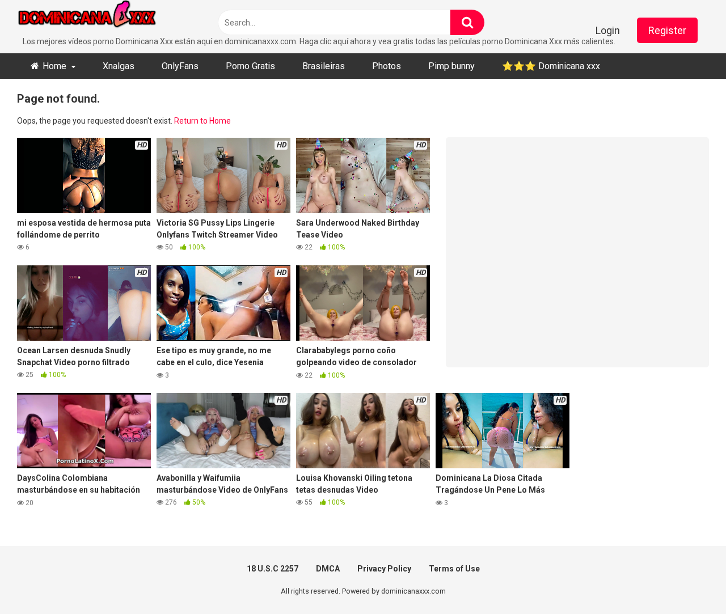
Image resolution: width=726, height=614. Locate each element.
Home (54, 66)
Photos (386, 66)
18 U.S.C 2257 (272, 568)
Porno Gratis (250, 66)
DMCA (328, 568)
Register (667, 30)
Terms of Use (454, 568)
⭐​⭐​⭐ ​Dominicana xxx (551, 66)
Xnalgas (118, 66)
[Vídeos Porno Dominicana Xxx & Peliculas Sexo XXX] (102, 18)
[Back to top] (688, 579)
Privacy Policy (384, 568)
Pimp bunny (451, 66)
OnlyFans (180, 66)
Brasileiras (323, 66)
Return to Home (202, 120)
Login (608, 30)
